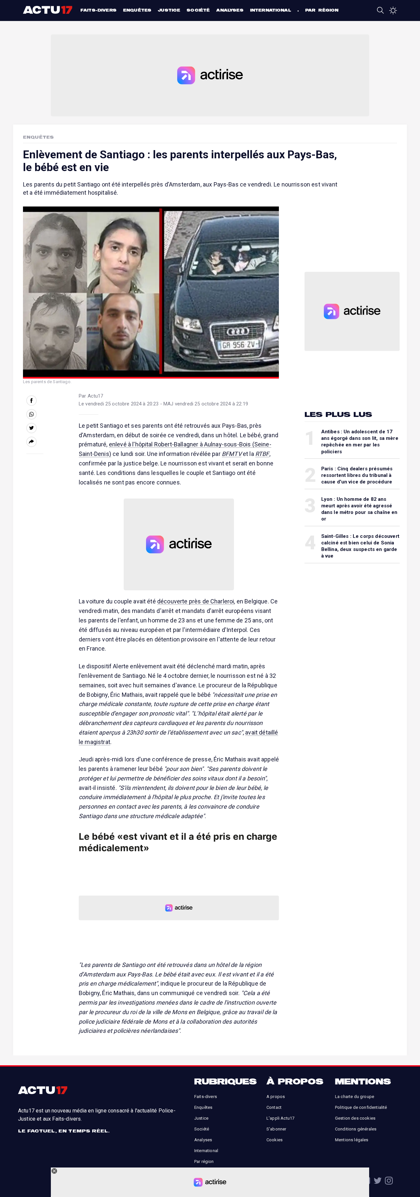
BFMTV (232, 453)
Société (198, 10)
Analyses (229, 10)
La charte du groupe (354, 1096)
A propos (275, 1096)
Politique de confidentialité (361, 1107)
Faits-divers (98, 10)
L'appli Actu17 (280, 1118)
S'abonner (276, 1129)
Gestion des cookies (355, 1118)
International (270, 10)
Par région (322, 10)
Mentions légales (351, 1139)
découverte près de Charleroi (195, 601)
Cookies (274, 1139)
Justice (169, 10)
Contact (274, 1107)
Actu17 (48, 10)
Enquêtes (137, 10)
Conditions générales (355, 1129)
